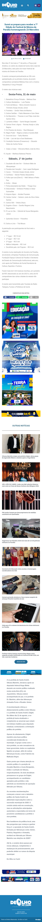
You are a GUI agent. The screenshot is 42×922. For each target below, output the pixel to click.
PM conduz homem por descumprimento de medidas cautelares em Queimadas (19, 513)
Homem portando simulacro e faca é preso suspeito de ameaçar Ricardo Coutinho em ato (19, 598)
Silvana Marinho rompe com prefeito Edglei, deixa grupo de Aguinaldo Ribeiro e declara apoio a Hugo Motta (20, 457)
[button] (22, 5)
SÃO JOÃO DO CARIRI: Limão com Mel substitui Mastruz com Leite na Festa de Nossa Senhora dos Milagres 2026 (20, 485)
